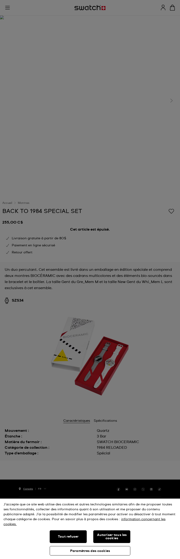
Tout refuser (68, 536)
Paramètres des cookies (90, 551)
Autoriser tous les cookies (112, 536)
